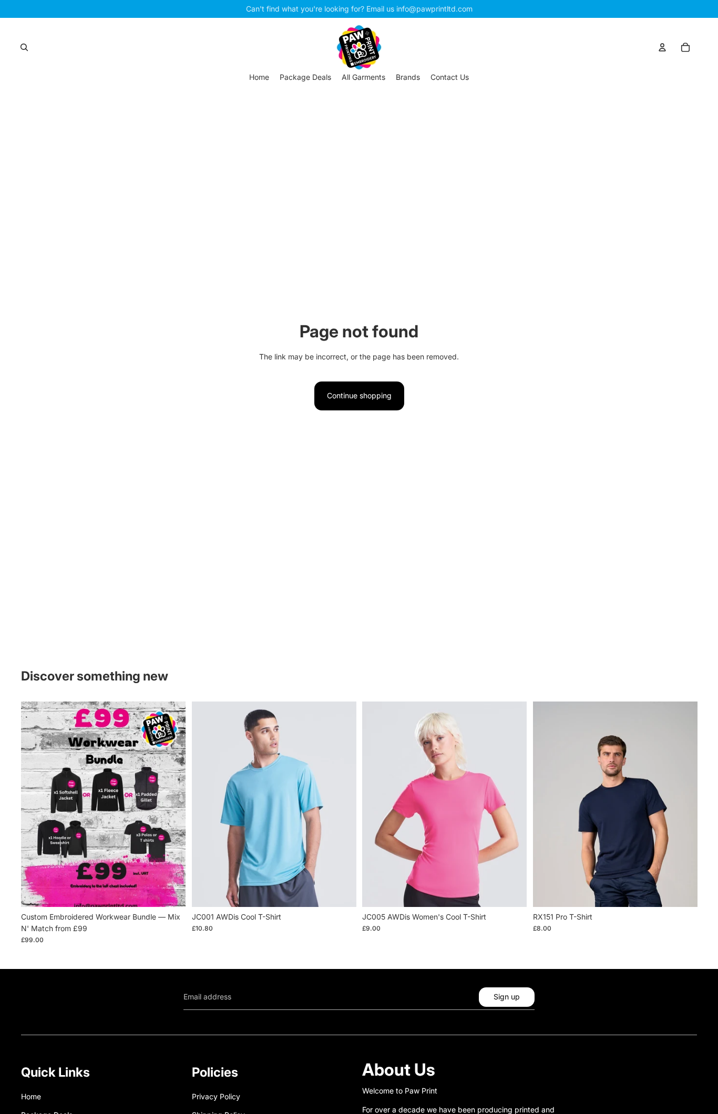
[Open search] (24, 47)
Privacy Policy (216, 1096)
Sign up (507, 996)
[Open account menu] (662, 47)
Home (31, 1096)
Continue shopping (359, 395)
